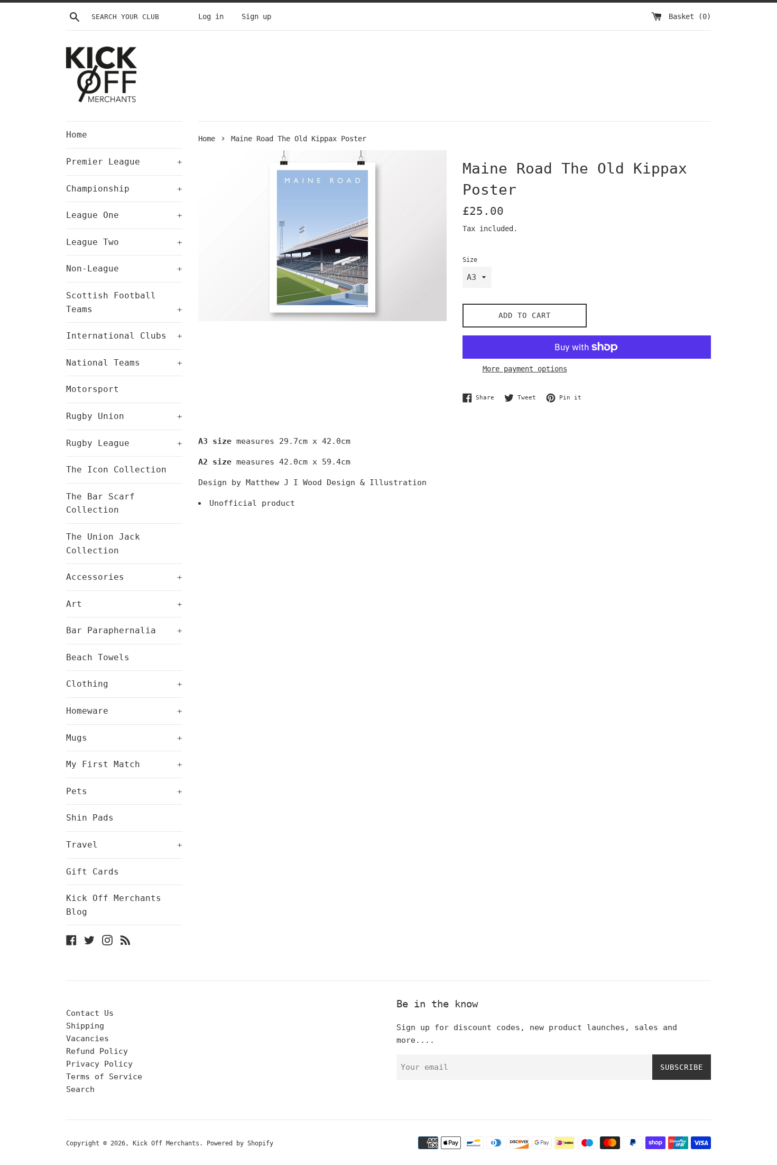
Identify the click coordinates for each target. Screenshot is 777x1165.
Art (124, 604)
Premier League (124, 162)
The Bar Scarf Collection (100, 503)
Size (469, 259)
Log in (211, 16)
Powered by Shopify (240, 1143)
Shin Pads (90, 818)
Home (76, 135)
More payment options (525, 369)
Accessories (124, 577)
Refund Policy (97, 1051)
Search (80, 1089)
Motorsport (92, 389)
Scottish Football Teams (124, 302)
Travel (124, 845)
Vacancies (87, 1038)
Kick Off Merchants (166, 1143)
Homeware (124, 711)
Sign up (256, 16)
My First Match (124, 764)
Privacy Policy (99, 1064)
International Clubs (124, 336)
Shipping (85, 1026)
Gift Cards (92, 872)
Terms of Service (104, 1076)
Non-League (124, 268)
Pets (124, 791)
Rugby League (124, 443)
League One (124, 215)
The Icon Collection (116, 470)
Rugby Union (124, 416)
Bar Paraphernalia (124, 630)
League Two (124, 242)
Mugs (124, 738)
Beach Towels (98, 657)
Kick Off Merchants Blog (113, 905)
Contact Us (90, 1013)
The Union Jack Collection (103, 544)
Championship (124, 189)
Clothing (124, 684)
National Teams (124, 363)
